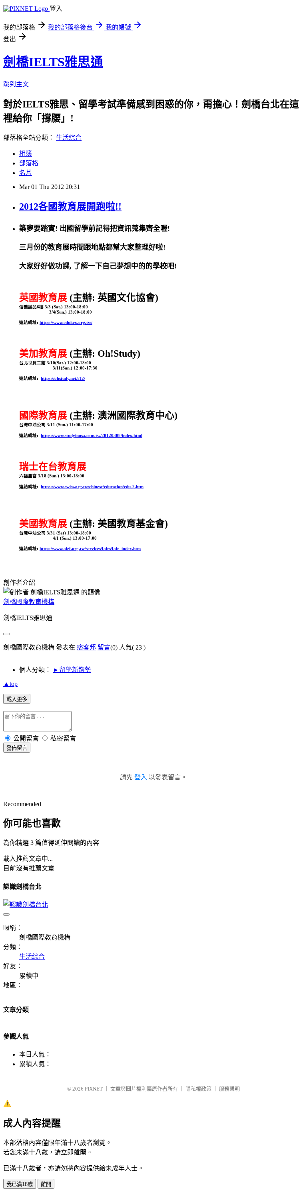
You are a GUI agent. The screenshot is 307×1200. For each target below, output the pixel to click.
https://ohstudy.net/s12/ (63, 378)
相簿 (25, 153)
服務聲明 (229, 1089)
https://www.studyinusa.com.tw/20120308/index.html (91, 435)
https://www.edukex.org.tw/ (66, 322)
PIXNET (94, 1089)
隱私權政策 (198, 1089)
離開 (46, 1184)
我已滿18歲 (19, 1184)
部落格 (28, 163)
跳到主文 (16, 84)
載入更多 (16, 699)
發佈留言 (16, 748)
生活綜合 (69, 137)
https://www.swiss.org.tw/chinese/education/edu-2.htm (92, 486)
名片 (25, 172)
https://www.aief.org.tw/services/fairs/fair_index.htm (90, 548)
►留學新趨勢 (72, 669)
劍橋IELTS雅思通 (53, 62)
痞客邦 (86, 647)
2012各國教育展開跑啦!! (70, 206)
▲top (10, 683)
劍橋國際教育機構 (28, 601)
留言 (104, 647)
